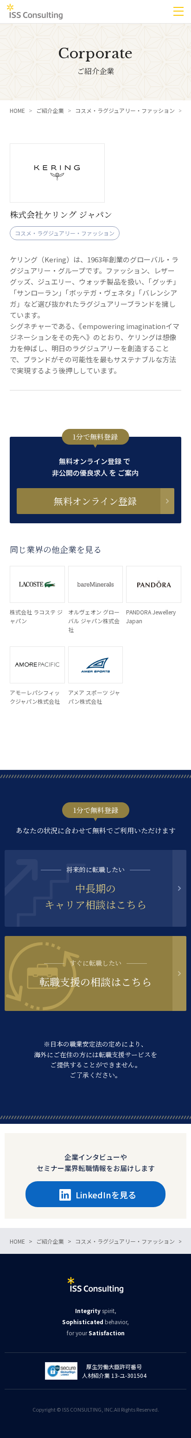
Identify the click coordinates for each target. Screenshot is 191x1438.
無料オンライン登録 (95, 501)
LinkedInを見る (106, 1195)
